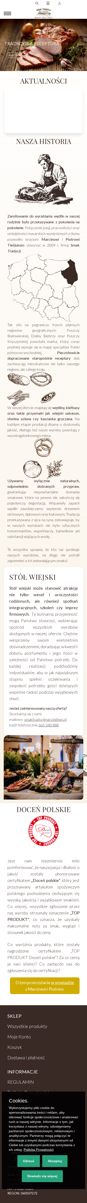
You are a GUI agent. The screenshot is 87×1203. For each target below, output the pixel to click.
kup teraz (16, 54)
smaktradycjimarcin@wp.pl (45, 719)
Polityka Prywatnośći (39, 1149)
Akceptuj (55, 1161)
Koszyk (14, 1047)
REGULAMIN (20, 1082)
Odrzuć (28, 1161)
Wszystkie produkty (27, 1026)
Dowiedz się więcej (42, 1176)
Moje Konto (19, 1036)
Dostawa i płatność (26, 1057)
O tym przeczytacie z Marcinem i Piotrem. (45, 986)
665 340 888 (49, 725)
